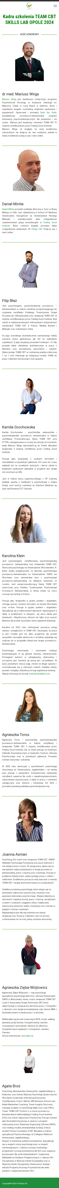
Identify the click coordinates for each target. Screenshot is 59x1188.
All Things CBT (35, 229)
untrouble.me (27, 1036)
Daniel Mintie (8, 209)
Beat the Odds (48, 112)
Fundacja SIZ (22, 1183)
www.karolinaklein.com (39, 673)
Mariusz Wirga (9, 99)
